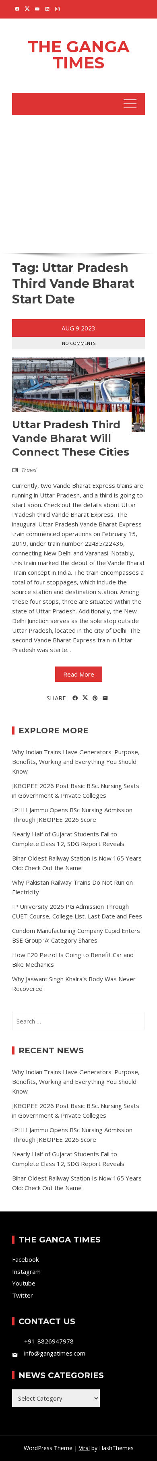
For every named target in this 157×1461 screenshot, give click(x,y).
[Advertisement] (78, 182)
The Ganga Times (79, 54)
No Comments (78, 343)
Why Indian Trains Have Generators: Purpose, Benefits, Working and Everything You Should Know (76, 761)
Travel (29, 470)
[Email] (105, 698)
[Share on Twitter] (85, 698)
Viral (84, 1448)
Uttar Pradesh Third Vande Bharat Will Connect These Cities (70, 438)
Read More (78, 674)
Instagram (26, 1271)
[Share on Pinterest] (95, 698)
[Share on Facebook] (75, 698)
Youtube (23, 1283)
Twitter (22, 1295)
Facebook (25, 1259)
